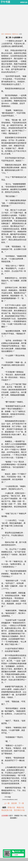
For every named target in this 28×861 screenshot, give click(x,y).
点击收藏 (4, 815)
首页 (2, 34)
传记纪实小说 (6, 810)
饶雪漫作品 (8, 34)
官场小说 (11, 807)
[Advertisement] (14, 19)
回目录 (14, 803)
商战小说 (20, 807)
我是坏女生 (15, 34)
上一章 (7, 803)
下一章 (21, 803)
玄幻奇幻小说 (19, 810)
